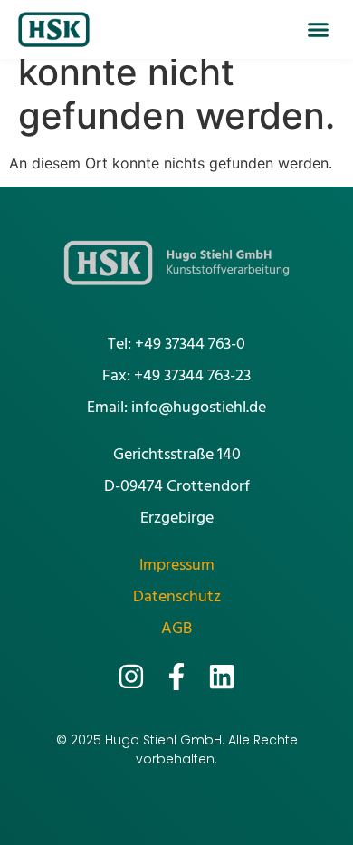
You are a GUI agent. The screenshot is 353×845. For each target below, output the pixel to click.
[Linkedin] (221, 676)
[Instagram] (131, 676)
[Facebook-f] (176, 676)
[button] (318, 30)
